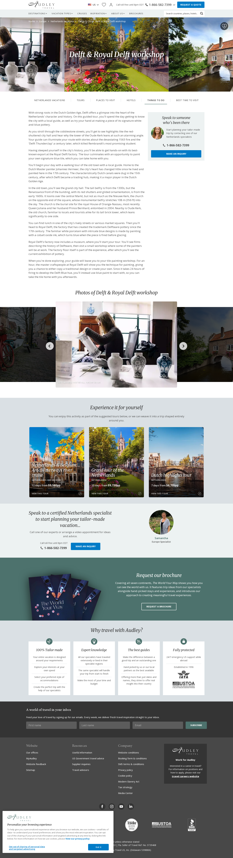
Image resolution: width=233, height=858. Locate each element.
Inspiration (97, 13)
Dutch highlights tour (171, 475)
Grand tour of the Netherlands (107, 472)
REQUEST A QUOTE (190, 4)
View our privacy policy (77, 838)
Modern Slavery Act (128, 781)
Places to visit (105, 100)
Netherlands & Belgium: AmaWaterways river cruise (54, 470)
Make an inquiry (176, 153)
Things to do (156, 100)
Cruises (82, 13)
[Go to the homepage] (42, 5)
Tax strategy (125, 787)
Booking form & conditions (132, 758)
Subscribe (196, 725)
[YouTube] (121, 806)
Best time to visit (187, 100)
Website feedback (36, 764)
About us (117, 13)
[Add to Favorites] (224, 26)
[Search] (201, 13)
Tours (81, 100)
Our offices (32, 752)
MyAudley (31, 758)
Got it (98, 847)
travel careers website (185, 776)
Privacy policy (125, 770)
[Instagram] (112, 806)
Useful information (82, 752)
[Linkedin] (131, 806)
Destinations (37, 13)
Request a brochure (158, 606)
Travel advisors (80, 770)
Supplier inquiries (81, 764)
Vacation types (61, 13)
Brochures (136, 13)
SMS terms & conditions (131, 764)
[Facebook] (102, 806)
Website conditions (128, 752)
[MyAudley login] (111, 5)
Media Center (125, 793)
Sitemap (30, 770)
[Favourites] (104, 5)
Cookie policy (125, 775)
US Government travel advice (88, 758)
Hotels (131, 100)
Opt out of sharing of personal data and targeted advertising (27, 848)
